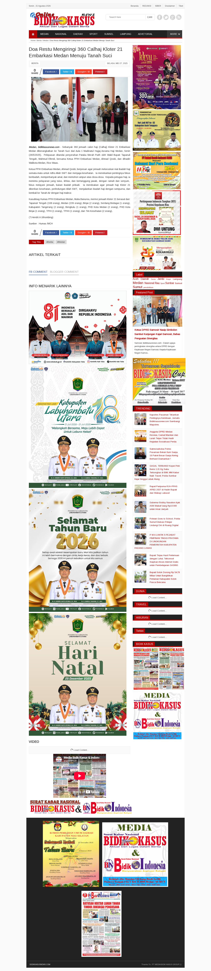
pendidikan (148, 287)
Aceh (135, 279)
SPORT (94, 34)
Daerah (145, 279)
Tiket (181, 6)
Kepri (168, 279)
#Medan (61, 242)
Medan (138, 283)
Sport (162, 283)
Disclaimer (170, 6)
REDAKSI (146, 6)
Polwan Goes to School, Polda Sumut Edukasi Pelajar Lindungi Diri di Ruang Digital (165, 522)
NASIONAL (61, 34)
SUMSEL (108, 34)
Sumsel (178, 283)
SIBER (158, 6)
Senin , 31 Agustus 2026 (40, 6)
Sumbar (169, 283)
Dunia (153, 279)
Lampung (177, 279)
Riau (157, 283)
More (173, 34)
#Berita (49, 242)
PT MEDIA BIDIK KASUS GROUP (165, 964)
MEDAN (44, 34)
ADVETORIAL (145, 34)
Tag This (36, 242)
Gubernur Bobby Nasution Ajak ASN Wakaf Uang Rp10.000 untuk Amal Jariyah (165, 505)
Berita (34, 63)
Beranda (134, 6)
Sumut (137, 287)
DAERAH (78, 34)
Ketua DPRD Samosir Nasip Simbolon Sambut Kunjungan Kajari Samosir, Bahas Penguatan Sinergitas (157, 334)
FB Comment (38, 271)
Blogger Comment (64, 271)
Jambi (161, 279)
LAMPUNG (125, 34)
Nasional (149, 283)
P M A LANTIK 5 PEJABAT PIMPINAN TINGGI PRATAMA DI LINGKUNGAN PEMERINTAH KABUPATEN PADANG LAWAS (156, 541)
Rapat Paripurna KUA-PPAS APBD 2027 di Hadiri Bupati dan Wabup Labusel (163, 489)
